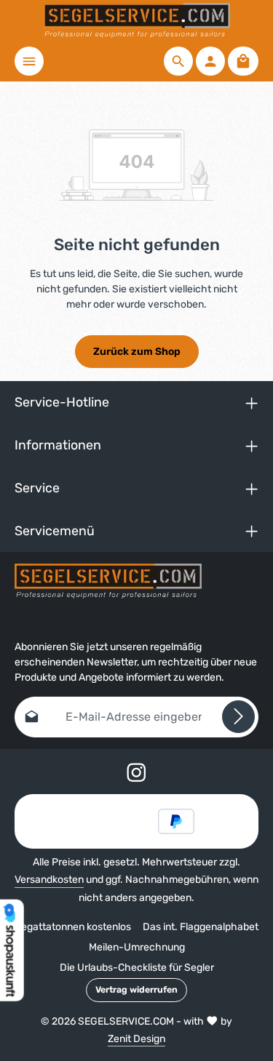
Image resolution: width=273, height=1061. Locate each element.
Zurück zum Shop (137, 351)
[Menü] (29, 61)
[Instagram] (136, 775)
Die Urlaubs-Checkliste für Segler (137, 967)
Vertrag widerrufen (136, 990)
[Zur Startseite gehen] (136, 20)
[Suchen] (178, 61)
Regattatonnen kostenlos (73, 927)
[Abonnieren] (238, 716)
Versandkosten (49, 879)
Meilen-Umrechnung (137, 947)
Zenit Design (136, 1039)
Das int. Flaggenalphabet (200, 927)
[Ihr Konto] (210, 61)
